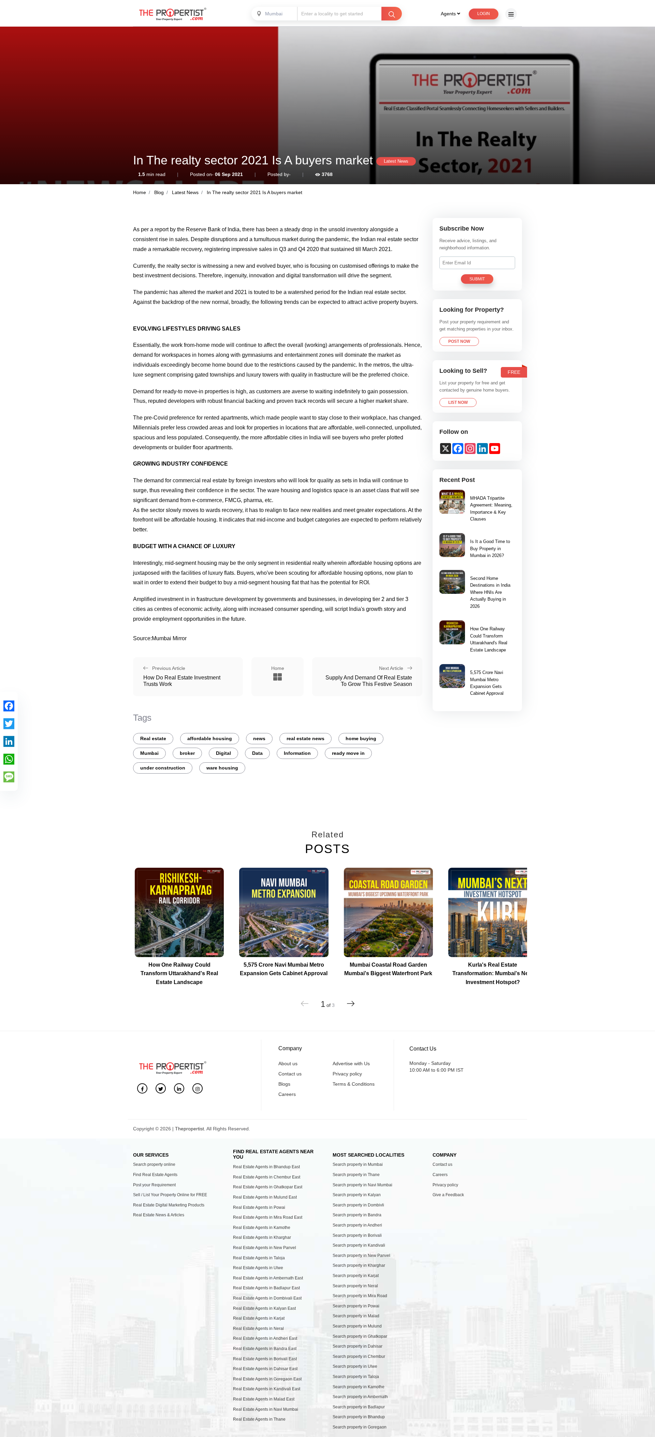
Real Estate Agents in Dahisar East (265, 1368)
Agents (449, 13)
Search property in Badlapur (359, 1407)
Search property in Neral (355, 1286)
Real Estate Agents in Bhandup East (266, 1166)
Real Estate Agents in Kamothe (261, 1227)
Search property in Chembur (359, 1356)
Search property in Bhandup (359, 1416)
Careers (287, 1094)
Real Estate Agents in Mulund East (265, 1197)
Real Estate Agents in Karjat (259, 1318)
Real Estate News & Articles (158, 1215)
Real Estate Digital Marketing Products (168, 1205)
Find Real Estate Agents (155, 1174)
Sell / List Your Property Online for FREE (170, 1194)
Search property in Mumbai (358, 1164)
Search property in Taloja (356, 1376)
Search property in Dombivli (358, 1205)
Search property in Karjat (356, 1275)
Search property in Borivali (357, 1235)
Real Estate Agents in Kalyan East (264, 1308)
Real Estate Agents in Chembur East (266, 1177)
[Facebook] (8, 705)
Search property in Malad (356, 1316)
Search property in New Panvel (361, 1255)
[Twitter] (8, 723)
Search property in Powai (356, 1306)
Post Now (459, 341)
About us (287, 1063)
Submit (477, 279)
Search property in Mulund (357, 1326)
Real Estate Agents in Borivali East (265, 1359)
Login (483, 13)
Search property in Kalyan (357, 1194)
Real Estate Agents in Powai (259, 1207)
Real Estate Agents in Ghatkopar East (267, 1187)
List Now (458, 402)
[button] (350, 1003)
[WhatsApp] (8, 758)
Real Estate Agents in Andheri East (265, 1338)
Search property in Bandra (357, 1215)
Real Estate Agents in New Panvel (264, 1247)
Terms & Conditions (354, 1084)
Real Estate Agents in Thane (259, 1419)
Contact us (290, 1073)
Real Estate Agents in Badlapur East (266, 1288)
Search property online (154, 1164)
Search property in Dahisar (357, 1346)
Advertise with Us (351, 1063)
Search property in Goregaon (360, 1427)
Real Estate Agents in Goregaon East (267, 1379)
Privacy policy (347, 1073)
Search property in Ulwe (355, 1366)
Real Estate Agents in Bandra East (264, 1348)
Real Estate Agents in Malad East (263, 1399)
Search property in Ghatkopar (360, 1336)
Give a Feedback (448, 1194)
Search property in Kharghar (359, 1265)
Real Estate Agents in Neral (258, 1328)
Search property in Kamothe (358, 1386)
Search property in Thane (356, 1174)
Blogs (284, 1084)
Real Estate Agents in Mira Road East (267, 1217)
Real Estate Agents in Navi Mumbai (265, 1409)
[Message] (8, 776)
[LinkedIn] (8, 741)
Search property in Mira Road (360, 1295)
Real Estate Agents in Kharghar (262, 1237)
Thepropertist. (190, 1128)
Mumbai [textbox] (273, 13)
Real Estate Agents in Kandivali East (266, 1389)
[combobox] (275, 13)
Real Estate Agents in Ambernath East (268, 1278)
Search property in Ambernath (360, 1396)
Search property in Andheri (357, 1225)
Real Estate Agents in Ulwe (258, 1267)
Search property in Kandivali (359, 1245)
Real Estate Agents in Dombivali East (267, 1298)
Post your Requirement (154, 1185)
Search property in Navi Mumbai (362, 1185)
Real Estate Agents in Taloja (259, 1258)
